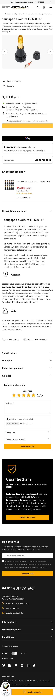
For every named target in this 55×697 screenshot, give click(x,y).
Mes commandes (11, 629)
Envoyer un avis (27, 446)
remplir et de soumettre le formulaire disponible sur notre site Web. (26, 300)
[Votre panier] (44, 7)
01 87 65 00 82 (39, 2)
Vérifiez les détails (27, 517)
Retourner (8, 14)
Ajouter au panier (34, 692)
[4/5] (28, 395)
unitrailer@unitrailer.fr (37, 339)
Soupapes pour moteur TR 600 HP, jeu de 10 (33, 181)
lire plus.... (43, 567)
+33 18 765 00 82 (43, 159)
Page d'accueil (19, 14)
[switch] (5, 693)
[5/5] (33, 395)
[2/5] (19, 395)
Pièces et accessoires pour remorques (40, 14)
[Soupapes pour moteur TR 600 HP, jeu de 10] (9, 185)
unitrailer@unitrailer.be (14, 613)
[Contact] (27, 588)
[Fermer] (50, 2)
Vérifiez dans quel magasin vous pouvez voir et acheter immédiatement (26, 114)
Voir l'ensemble (22, 197)
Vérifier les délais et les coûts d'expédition (21, 109)
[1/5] (14, 395)
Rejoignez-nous (10, 541)
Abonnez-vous (27, 573)
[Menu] (51, 7)
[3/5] (23, 395)
